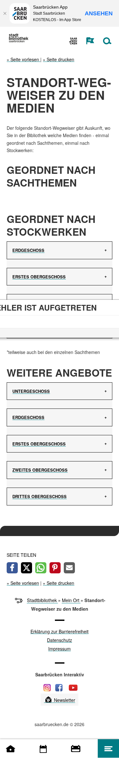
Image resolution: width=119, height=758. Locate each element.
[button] (86, 41)
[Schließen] (5, 13)
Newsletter (64, 700)
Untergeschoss (31, 391)
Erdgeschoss (28, 250)
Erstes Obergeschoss (39, 277)
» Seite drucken (58, 59)
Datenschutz (59, 640)
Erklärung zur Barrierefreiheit (59, 632)
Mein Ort (71, 600)
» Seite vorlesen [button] (23, 59)
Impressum (59, 649)
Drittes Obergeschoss (39, 496)
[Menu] (108, 748)
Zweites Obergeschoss (40, 470)
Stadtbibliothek (42, 600)
